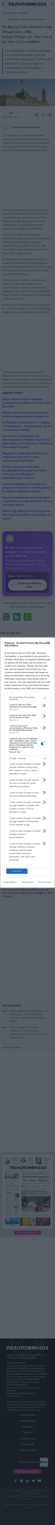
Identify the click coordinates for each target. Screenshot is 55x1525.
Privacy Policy (44, 882)
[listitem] (27, 698)
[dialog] (27, 762)
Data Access (27, 882)
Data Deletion (10, 882)
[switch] (43, 705)
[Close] (49, 643)
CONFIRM (17, 871)
